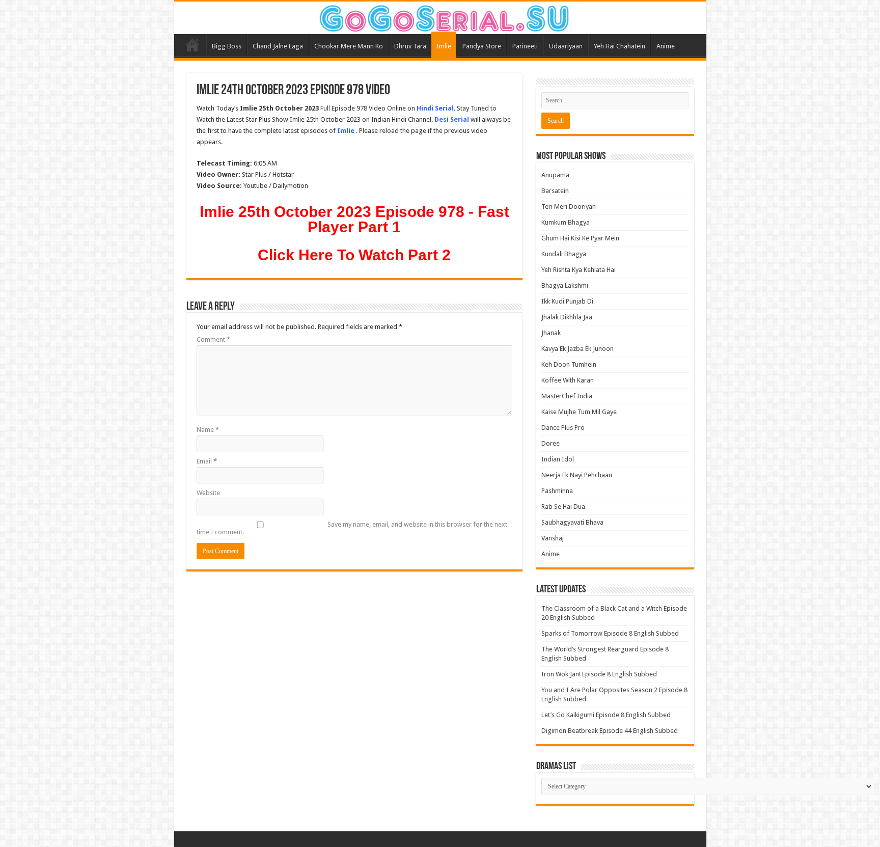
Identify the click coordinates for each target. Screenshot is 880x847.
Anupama (555, 175)
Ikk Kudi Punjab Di (567, 301)
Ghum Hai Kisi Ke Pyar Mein (580, 238)
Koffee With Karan (567, 380)
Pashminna (557, 491)
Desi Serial (451, 119)
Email (207, 461)
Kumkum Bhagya (565, 222)
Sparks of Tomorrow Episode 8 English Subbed (610, 633)
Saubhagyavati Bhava (572, 522)
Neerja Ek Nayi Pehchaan (576, 475)
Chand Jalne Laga (278, 46)
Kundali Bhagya (563, 254)
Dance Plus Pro (563, 427)
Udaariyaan (566, 46)
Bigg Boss (226, 46)
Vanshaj (552, 538)
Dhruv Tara (410, 46)
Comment (213, 339)
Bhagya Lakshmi (564, 285)
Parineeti (525, 46)
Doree (550, 443)
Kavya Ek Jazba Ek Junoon (577, 348)
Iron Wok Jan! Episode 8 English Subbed (599, 674)
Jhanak (551, 333)
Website (208, 493)
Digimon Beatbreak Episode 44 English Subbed (609, 730)
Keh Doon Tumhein (568, 364)
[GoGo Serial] (440, 16)
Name (208, 429)
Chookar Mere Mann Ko (348, 46)
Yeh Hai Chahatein (619, 46)
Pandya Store (481, 46)
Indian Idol (557, 459)
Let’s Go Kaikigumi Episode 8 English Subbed (606, 715)
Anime (665, 46)
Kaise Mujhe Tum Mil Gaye (579, 412)
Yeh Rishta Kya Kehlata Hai (578, 270)
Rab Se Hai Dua (563, 506)
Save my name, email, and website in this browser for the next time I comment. (352, 528)
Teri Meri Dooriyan (568, 206)
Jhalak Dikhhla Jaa (566, 317)
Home (192, 45)
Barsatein (555, 191)
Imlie (443, 46)
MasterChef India (566, 396)
